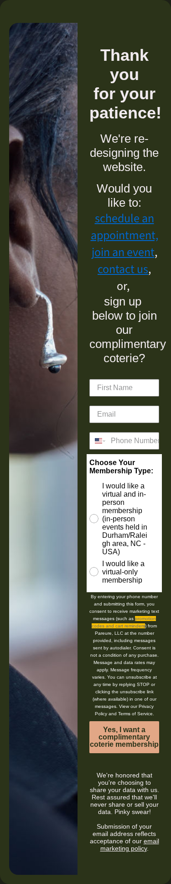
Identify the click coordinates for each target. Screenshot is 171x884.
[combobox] (98, 441)
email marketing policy (129, 844)
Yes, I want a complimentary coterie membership (124, 737)
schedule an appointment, (124, 227)
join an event (123, 252)
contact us (123, 269)
